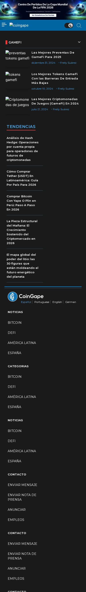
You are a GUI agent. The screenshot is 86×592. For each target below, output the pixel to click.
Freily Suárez (68, 62)
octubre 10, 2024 (42, 88)
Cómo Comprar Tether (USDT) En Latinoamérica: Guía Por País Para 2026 (22, 178)
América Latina (22, 343)
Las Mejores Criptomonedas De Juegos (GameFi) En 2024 (55, 101)
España (14, 353)
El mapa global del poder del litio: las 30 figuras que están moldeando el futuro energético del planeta (22, 265)
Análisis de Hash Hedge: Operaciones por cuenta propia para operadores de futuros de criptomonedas (23, 149)
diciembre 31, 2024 (43, 62)
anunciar (17, 510)
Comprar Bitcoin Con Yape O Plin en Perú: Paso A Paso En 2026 (21, 202)
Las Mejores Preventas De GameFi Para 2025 (53, 55)
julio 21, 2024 (40, 109)
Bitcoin (15, 323)
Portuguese (41, 302)
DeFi (12, 333)
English (57, 302)
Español (26, 302)
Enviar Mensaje (22, 485)
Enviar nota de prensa (22, 497)
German (70, 302)
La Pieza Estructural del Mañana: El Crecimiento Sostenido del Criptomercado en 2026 (22, 232)
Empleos (16, 520)
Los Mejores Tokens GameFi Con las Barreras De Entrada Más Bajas (55, 78)
